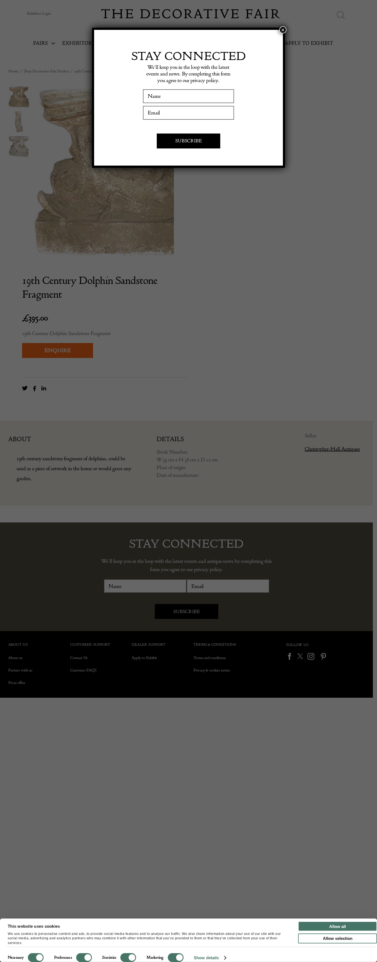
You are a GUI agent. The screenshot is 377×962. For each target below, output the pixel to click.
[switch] (84, 957)
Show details (206, 957)
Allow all (337, 926)
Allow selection (337, 938)
